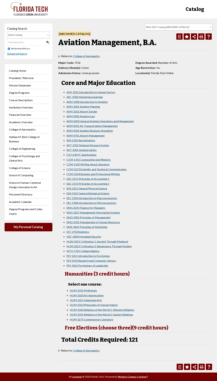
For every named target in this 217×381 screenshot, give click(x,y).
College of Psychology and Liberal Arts (24, 158)
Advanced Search (17, 53)
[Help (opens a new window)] (208, 36)
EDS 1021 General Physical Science (86, 188)
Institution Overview (21, 107)
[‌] (29, 14)
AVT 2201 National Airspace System (87, 145)
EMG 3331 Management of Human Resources (93, 222)
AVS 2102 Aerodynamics (80, 140)
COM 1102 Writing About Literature (87, 164)
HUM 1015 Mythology (83, 290)
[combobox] (178, 27)
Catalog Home (17, 70)
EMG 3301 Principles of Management (88, 217)
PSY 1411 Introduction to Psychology (88, 255)
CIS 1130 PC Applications (81, 154)
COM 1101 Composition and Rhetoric (88, 159)
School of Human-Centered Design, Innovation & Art (25, 185)
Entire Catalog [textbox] (15, 35)
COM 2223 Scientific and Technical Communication (96, 169)
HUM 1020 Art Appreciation (87, 295)
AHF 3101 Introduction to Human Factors (90, 92)
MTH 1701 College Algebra (82, 251)
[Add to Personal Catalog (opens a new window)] (187, 36)
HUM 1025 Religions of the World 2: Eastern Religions (101, 314)
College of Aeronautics (22, 129)
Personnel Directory (20, 194)
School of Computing (21, 175)
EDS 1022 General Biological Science (87, 193)
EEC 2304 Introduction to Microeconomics (91, 202)
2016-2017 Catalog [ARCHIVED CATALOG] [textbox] (167, 27)
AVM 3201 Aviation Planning (83, 106)
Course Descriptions (21, 100)
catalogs (77, 376)
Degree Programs (19, 92)
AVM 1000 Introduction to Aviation (87, 101)
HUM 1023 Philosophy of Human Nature (94, 304)
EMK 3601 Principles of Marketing (86, 226)
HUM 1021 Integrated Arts (86, 300)
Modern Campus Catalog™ (133, 376)
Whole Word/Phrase (20, 48)
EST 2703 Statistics (77, 231)
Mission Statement (20, 85)
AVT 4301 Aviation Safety (81, 150)
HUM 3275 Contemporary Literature (91, 319)
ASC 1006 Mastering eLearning (84, 96)
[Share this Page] (194, 36)
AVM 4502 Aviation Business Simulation (89, 130)
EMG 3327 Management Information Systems (93, 212)
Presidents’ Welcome (21, 77)
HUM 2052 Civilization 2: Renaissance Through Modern (99, 246)
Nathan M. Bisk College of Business (24, 139)
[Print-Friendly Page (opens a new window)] (201, 36)
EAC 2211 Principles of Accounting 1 (87, 178)
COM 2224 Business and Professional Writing (93, 174)
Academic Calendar (20, 201)
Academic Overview (21, 122)
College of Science (19, 167)
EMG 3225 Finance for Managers (85, 207)
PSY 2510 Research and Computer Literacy (91, 260)
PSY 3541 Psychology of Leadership (87, 265)
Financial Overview (20, 114)
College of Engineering (22, 148)
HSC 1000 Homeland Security (83, 236)
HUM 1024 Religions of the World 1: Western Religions (102, 309)
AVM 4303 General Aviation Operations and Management (100, 121)
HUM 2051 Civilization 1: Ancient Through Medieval (97, 241)
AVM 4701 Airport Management (85, 135)
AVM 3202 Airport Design (81, 111)
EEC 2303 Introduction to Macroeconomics (91, 198)
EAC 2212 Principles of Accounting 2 (87, 183)
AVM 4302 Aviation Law (80, 116)
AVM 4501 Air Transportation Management (92, 125)
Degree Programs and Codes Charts (25, 211)
